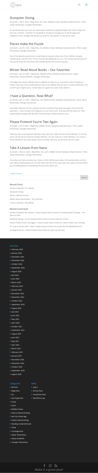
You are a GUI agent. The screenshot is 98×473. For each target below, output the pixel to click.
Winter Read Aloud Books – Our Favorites (40, 70)
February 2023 (17, 286)
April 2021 (15, 345)
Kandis (15, 22)
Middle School (54, 22)
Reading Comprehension (70, 22)
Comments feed (39, 394)
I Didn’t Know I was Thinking (73, 223)
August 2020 (16, 374)
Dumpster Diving (22, 18)
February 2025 (17, 249)
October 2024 (16, 264)
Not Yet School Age (19, 416)
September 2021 (18, 330)
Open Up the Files (57, 230)
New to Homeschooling (20, 413)
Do (41, 22)
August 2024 (16, 271)
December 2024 (17, 257)
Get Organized (17, 398)
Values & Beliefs (26, 77)
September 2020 (18, 370)
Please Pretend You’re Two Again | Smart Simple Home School (34, 223)
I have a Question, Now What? (31, 96)
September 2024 (18, 268)
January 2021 (16, 356)
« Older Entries (16, 173)
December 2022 (17, 293)
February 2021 (17, 352)
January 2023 (16, 290)
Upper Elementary (17, 25)
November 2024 (17, 260)
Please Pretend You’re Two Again (33, 122)
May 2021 (15, 341)
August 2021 (16, 334)
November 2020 (17, 363)
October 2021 (16, 326)
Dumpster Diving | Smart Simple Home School (28, 219)
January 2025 (16, 253)
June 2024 (15, 279)
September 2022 (18, 304)
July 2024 (15, 275)
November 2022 (17, 297)
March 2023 (16, 282)
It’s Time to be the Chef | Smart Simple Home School (31, 226)
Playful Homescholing (20, 420)
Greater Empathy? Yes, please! (22, 188)
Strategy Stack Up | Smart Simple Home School (28, 230)
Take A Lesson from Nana (28, 148)
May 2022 (15, 319)
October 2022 (16, 301)
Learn (45, 22)
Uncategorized (17, 431)
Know (13, 402)
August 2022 (16, 308)
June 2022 (15, 315)
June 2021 (15, 337)
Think (83, 22)
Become (14, 387)
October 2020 (16, 367)
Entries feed (38, 391)
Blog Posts (35, 22)
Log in (35, 387)
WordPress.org (39, 398)
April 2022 (15, 323)
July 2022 (15, 312)
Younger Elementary (33, 25)
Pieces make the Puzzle (27, 44)
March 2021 (16, 348)
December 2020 (17, 359)
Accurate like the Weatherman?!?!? (68, 226)
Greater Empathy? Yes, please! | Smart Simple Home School (34, 212)
